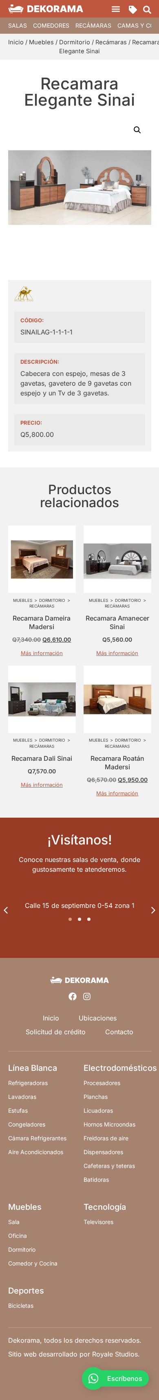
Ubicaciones (98, 1018)
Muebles (41, 42)
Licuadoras (98, 1110)
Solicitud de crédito (56, 1032)
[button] (116, 8)
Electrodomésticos (120, 1068)
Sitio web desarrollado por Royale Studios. (74, 1354)
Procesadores (102, 1082)
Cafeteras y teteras (109, 1165)
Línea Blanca (32, 1068)
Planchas (96, 1096)
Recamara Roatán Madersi (117, 762)
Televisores (98, 1221)
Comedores (51, 25)
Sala (14, 1221)
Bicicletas (20, 1305)
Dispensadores (103, 1151)
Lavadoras (22, 1096)
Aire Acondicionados (35, 1151)
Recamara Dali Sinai (41, 758)
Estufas (18, 1110)
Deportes (26, 1291)
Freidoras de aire (106, 1138)
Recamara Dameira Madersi (42, 622)
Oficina (17, 1235)
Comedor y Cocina (32, 1263)
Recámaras (93, 25)
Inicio (16, 42)
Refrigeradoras (28, 1082)
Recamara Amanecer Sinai (117, 622)
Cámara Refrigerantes (37, 1138)
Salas (17, 25)
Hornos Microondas (109, 1124)
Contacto (119, 1032)
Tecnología (105, 1207)
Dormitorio (74, 42)
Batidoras (96, 1179)
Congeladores (26, 1124)
